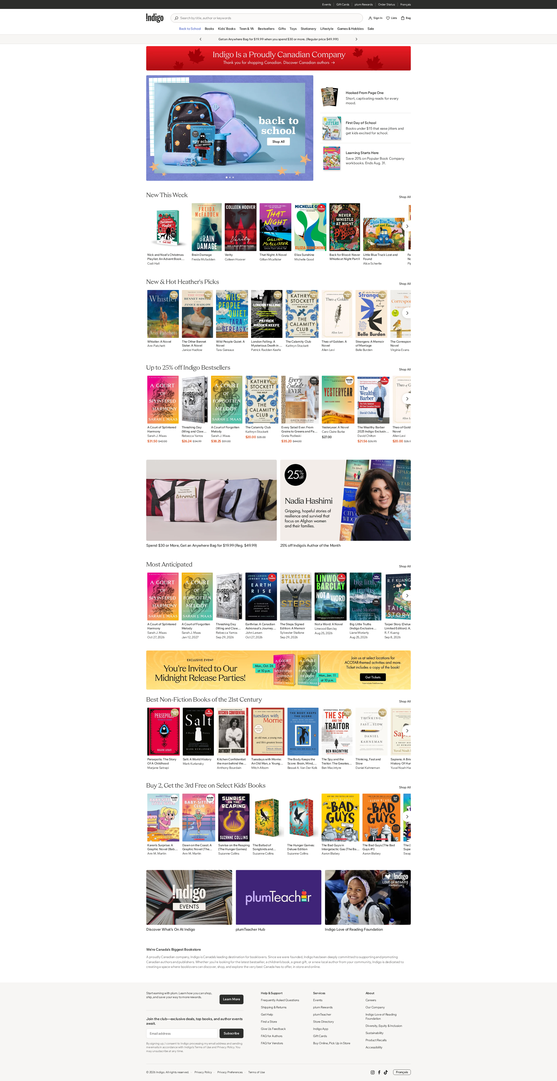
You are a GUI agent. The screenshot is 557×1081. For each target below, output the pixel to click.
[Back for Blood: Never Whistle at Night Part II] (344, 227)
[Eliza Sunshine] (310, 227)
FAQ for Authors (271, 1036)
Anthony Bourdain (229, 768)
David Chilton (366, 436)
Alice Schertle (372, 263)
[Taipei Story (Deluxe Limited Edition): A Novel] (401, 596)
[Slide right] (306, 128)
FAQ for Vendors (272, 1043)
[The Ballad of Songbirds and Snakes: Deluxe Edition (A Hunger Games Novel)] (268, 817)
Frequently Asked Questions (280, 1000)
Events (326, 4)
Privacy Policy (203, 1072)
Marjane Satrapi (158, 768)
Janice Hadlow (192, 350)
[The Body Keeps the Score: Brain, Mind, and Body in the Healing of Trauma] (303, 732)
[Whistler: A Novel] (163, 314)
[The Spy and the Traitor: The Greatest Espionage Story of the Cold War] (337, 732)
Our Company (375, 1007)
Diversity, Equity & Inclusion (384, 1026)
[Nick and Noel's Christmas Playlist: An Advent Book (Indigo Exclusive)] (168, 227)
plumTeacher (322, 1014)
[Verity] (241, 227)
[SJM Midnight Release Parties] (278, 670)
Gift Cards (342, 4)
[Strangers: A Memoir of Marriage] (371, 314)
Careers (371, 1000)
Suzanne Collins (228, 853)
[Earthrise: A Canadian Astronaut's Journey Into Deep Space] (261, 596)
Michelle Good (304, 259)
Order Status (386, 4)
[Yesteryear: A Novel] (338, 400)
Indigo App (320, 1029)
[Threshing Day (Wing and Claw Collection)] (195, 400)
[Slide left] (153, 128)
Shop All (405, 197)
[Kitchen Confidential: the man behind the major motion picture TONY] (232, 732)
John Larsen (253, 633)
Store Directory (323, 1022)
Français (405, 4)
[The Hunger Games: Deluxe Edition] (303, 817)
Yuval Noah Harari (403, 768)
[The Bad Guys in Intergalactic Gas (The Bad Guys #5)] (340, 817)
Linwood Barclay (326, 628)
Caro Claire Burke (333, 432)
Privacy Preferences (229, 1072)
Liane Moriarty (359, 633)
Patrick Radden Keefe (266, 350)
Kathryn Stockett (297, 346)
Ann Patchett (156, 346)
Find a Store (269, 1022)
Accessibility (374, 1047)
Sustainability (375, 1033)
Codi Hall (153, 263)
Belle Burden (364, 350)
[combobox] (269, 18)
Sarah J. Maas (156, 436)
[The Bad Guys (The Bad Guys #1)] (381, 817)
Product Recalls (376, 1040)
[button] (190, 30)
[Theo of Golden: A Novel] (337, 314)
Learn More (231, 999)
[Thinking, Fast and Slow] (372, 732)
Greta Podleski (291, 436)
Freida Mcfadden (203, 259)
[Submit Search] (176, 18)
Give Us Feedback (273, 1029)
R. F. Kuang (391, 633)
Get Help (267, 1014)
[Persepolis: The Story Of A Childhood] (163, 732)
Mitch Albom (260, 768)
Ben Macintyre (331, 768)
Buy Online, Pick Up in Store (331, 1043)
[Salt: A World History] (198, 732)
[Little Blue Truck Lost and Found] (383, 227)
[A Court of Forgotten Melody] (226, 400)
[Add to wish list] (184, 246)
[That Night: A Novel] (275, 227)
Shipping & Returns (274, 1007)
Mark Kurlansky (193, 764)
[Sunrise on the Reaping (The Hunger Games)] (234, 817)
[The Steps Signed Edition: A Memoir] (296, 596)
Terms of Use (256, 1072)
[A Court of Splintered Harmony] (163, 400)
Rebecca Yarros (192, 436)
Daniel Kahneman (368, 768)
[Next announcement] (356, 39)
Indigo (160, 1072)
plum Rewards (364, 4)
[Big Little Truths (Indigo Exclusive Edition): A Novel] (365, 596)
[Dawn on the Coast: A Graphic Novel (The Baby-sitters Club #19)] (198, 817)
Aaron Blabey (331, 853)
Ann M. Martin (156, 853)
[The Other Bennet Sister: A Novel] (197, 314)
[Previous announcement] (200, 39)
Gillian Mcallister (270, 259)
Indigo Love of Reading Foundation (381, 1016)
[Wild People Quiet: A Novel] (232, 314)
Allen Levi (328, 350)
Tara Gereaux (225, 350)
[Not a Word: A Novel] (331, 596)
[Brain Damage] (207, 227)
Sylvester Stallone (292, 633)
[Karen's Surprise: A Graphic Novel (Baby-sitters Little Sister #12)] (163, 817)
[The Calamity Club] (302, 314)
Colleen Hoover (235, 259)
